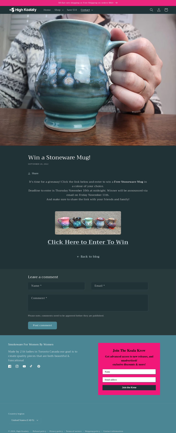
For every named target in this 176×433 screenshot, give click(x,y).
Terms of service (74, 431)
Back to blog (90, 256)
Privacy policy (56, 431)
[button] (59, 9)
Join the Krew (129, 387)
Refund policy (39, 431)
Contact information (113, 431)
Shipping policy (92, 431)
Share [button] (35, 173)
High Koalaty (22, 431)
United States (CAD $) (23, 420)
